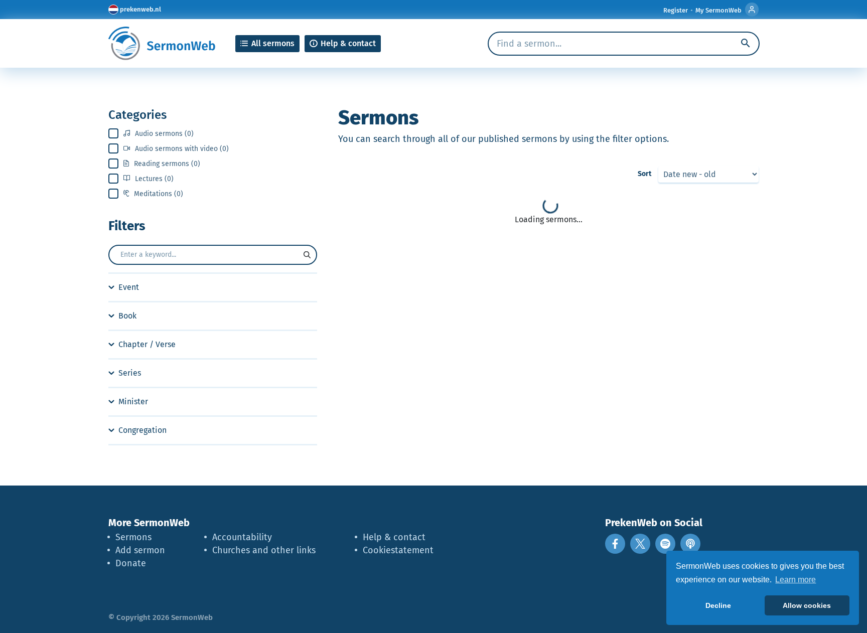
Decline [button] (718, 605)
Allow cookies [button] (807, 605)
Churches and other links (264, 550)
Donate (130, 563)
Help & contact (394, 537)
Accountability (242, 537)
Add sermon (140, 550)
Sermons (133, 537)
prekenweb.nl (140, 9)
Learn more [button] (795, 579)
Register (675, 10)
